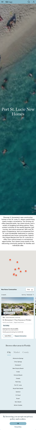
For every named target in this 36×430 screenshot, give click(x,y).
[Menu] (2, 2)
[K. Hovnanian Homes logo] (8, 2)
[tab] (9, 353)
